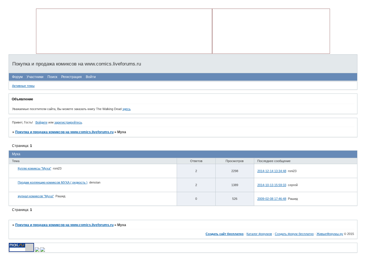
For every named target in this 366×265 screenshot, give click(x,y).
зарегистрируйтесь (68, 122)
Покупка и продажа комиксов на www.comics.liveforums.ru (64, 132)
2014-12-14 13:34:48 (271, 171)
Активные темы (23, 85)
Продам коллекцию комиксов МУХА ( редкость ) (52, 182)
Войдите (41, 122)
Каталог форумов (259, 234)
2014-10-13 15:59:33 (271, 185)
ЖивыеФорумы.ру (330, 234)
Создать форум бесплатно (294, 234)
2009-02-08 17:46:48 (271, 198)
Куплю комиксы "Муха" (34, 168)
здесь (126, 109)
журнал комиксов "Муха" (36, 196)
